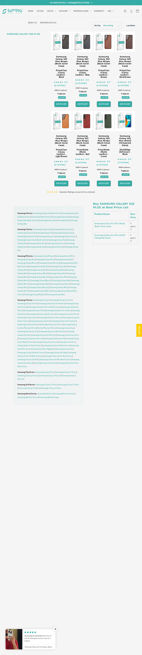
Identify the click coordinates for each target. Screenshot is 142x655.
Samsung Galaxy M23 (56, 270)
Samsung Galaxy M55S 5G (34, 295)
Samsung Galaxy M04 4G (44, 256)
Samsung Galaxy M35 (61, 281)
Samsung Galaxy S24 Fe (54, 339)
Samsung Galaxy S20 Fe (27, 304)
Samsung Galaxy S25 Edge (56, 353)
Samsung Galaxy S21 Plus (33, 311)
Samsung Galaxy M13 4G (27, 263)
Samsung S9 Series (41, 300)
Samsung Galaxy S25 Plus (27, 360)
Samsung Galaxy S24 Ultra (68, 335)
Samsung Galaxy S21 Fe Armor (57, 311)
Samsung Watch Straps (49, 397)
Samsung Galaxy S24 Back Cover (51, 331)
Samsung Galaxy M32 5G (38, 277)
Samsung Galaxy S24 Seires (45, 342)
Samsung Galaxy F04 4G (63, 229)
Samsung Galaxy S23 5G (27, 318)
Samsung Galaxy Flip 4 (45, 372)
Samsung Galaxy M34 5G (41, 281)
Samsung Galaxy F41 (36, 243)
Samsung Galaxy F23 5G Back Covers (32, 240)
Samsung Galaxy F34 (57, 240)
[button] (51, 11)
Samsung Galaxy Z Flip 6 (27, 376)
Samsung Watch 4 (45, 394)
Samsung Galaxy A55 (47, 220)
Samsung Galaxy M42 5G (60, 284)
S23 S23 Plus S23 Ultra (46, 328)
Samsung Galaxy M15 (58, 267)
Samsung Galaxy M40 (40, 284)
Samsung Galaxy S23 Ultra (51, 325)
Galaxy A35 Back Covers (41, 217)
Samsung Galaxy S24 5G (27, 331)
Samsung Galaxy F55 (36, 247)
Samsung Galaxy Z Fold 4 (46, 385)
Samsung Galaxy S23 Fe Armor (63, 321)
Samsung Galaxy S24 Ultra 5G (30, 339)
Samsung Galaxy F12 (25, 233)
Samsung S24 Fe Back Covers (29, 346)
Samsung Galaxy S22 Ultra (67, 314)
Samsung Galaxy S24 (65, 328)
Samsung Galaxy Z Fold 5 (68, 385)
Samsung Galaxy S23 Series (49, 318)
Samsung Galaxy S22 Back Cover (41, 314)
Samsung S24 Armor (66, 342)
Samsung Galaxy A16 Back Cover (47, 213)
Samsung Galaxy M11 (26, 260)
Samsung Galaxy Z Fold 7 (51, 388)
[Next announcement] (134, 2)
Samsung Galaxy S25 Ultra (44, 363)
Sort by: (97, 26)
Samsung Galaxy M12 (45, 260)
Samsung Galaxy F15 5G (27, 237)
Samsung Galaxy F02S (42, 229)
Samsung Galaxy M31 (57, 273)
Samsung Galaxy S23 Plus (27, 325)
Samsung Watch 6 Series (27, 397)
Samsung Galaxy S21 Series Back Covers (43, 307)
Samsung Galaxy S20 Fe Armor (51, 304)
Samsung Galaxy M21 (37, 270)
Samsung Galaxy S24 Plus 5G (43, 335)
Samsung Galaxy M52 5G (38, 287)
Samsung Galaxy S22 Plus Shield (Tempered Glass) (125, 141)
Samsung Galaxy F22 (46, 237)
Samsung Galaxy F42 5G (56, 243)
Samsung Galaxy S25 (64, 349)
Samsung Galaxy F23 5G (66, 237)
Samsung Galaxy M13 (63, 260)
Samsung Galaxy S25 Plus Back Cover (55, 360)
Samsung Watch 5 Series (64, 394)
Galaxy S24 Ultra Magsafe (43, 349)
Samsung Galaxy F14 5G (63, 233)
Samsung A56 (62, 220)
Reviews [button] (139, 330)
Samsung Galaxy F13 (44, 233)
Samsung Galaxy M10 (64, 256)
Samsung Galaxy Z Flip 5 (66, 372)
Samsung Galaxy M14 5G (38, 267)
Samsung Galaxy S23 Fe (39, 321)
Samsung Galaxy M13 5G (49, 263)
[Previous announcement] (8, 2)
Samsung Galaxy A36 (61, 217)
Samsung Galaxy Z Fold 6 (28, 388)
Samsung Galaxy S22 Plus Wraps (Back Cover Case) (61, 61)
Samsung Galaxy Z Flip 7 (49, 376)
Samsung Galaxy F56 (54, 247)
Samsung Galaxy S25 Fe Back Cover (57, 356)
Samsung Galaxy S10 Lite (61, 300)
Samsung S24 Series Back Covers (56, 346)
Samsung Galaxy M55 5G (41, 291)
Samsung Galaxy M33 (58, 277)
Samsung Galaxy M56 (56, 295)
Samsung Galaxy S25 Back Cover (30, 353)
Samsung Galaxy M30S (38, 273)
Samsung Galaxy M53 (58, 287)
